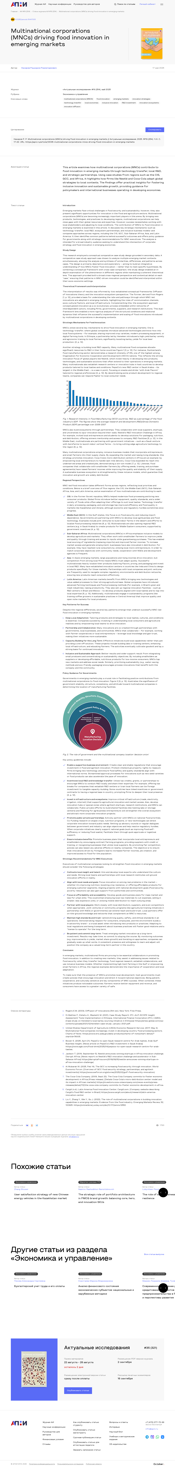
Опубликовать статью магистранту (84, 1431)
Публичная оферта (94, 1464)
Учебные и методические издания (122, 1438)
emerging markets (121, 99)
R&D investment (129, 103)
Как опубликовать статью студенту (86, 1424)
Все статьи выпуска (154, 1254)
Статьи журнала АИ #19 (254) (44, 11)
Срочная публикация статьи (87, 1437)
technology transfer (72, 103)
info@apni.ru (74, 1137)
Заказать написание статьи (86, 1450)
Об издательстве (117, 1444)
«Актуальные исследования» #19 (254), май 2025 (87, 89)
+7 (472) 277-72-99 (154, 1422)
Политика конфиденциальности (42, 1464)
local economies (91, 103)
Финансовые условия (53, 1439)
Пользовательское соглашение (70, 1464)
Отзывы (46, 1444)
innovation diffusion (72, 106)
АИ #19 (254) (25, 11)
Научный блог (116, 1432)
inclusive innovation (110, 103)
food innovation (103, 99)
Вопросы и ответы (118, 1422)
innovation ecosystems (149, 103)
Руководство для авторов (87, 4)
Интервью (114, 1427)
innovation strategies (141, 99)
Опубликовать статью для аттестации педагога (86, 1444)
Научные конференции (59, 4)
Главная (14, 11)
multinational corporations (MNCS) (78, 99)
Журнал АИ (40, 4)
